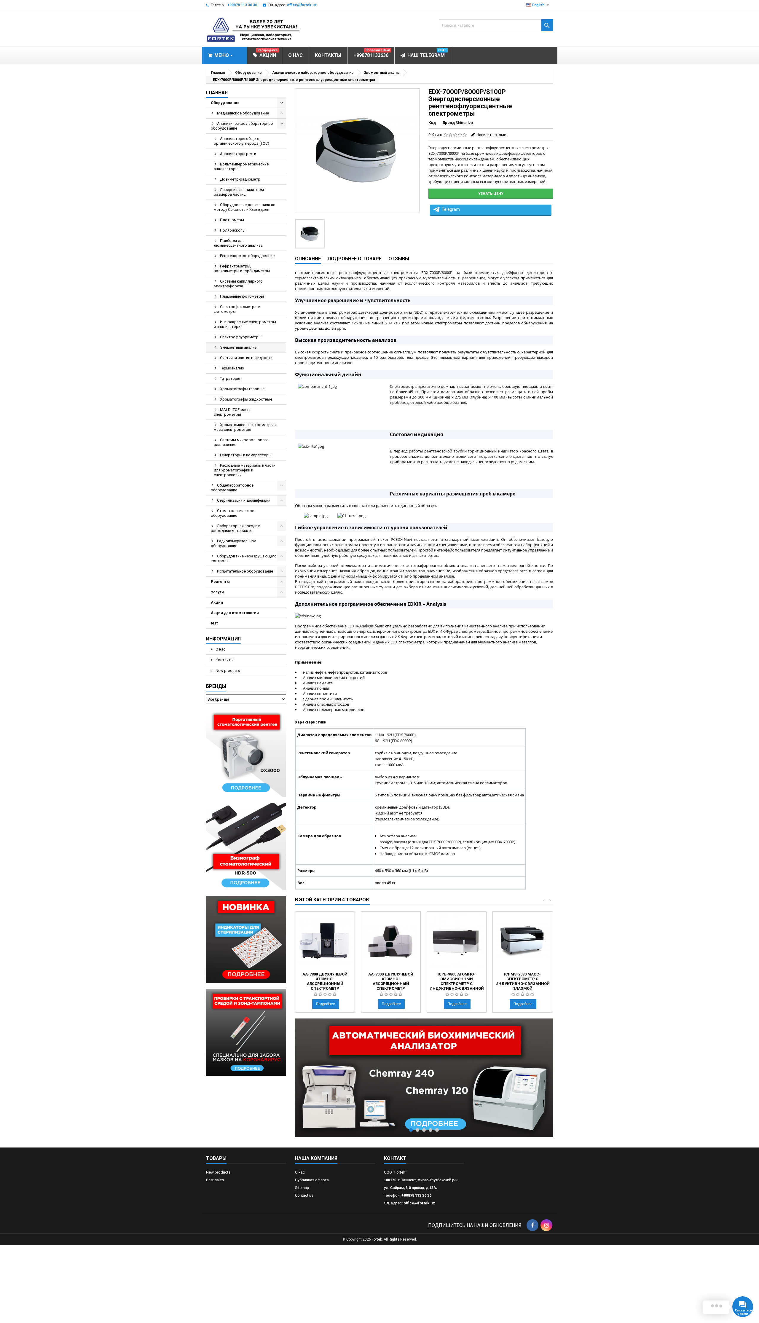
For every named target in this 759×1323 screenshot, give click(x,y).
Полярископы (232, 230)
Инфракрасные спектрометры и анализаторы (245, 324)
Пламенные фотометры (242, 296)
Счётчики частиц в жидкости (246, 358)
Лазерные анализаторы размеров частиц (239, 192)
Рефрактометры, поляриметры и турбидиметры (242, 268)
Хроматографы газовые (242, 389)
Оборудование (225, 103)
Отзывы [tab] (398, 259)
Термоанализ (232, 368)
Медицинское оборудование (243, 113)
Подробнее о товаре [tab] (355, 259)
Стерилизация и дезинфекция (243, 500)
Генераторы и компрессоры (246, 455)
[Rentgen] (246, 753)
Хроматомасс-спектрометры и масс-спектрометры (245, 427)
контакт (395, 1158)
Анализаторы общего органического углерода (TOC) (241, 141)
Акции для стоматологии (235, 613)
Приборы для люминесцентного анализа (238, 243)
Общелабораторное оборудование (232, 487)
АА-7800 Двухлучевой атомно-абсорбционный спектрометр (324, 981)
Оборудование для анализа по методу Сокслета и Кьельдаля (244, 207)
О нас (220, 649)
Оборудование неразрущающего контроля (244, 558)
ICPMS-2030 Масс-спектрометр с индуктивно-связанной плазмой (522, 981)
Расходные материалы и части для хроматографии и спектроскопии (244, 470)
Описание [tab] (308, 259)
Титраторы (230, 378)
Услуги (217, 592)
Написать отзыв (491, 135)
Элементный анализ (238, 347)
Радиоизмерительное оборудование (233, 543)
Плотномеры (232, 220)
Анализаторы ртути (238, 154)
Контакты (224, 660)
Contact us (304, 1195)
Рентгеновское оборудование (247, 256)
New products (227, 670)
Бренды (216, 686)
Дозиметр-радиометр (240, 179)
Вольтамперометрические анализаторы (241, 166)
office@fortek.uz (302, 5)
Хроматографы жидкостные (246, 399)
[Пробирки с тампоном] (246, 1032)
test (214, 623)
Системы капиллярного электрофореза (238, 283)
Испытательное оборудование (245, 571)
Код (432, 122)
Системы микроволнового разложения (241, 442)
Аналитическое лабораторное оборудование (242, 125)
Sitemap (302, 1187)
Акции (217, 602)
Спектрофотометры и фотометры (237, 309)
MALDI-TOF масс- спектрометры (232, 412)
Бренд (449, 122)
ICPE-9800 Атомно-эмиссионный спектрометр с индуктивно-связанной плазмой (457, 983)
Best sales (215, 1180)
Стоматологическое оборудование (232, 513)
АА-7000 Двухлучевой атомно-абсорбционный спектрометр (390, 981)
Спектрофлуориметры (240, 337)
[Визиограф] (246, 846)
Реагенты (220, 581)
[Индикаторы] (246, 939)
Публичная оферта (312, 1180)
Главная (217, 92)
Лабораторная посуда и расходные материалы (235, 528)
